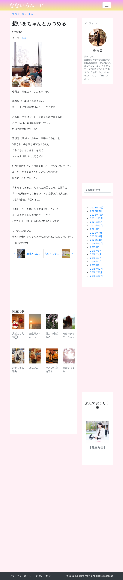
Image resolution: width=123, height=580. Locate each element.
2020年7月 (96, 232)
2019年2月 (96, 261)
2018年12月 (96, 268)
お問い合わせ (43, 575)
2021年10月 (96, 225)
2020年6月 (96, 236)
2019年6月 (96, 247)
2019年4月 (96, 254)
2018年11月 (96, 272)
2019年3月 (96, 257)
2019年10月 (96, 243)
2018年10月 (96, 275)
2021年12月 (96, 218)
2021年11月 (96, 221)
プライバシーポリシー (22, 575)
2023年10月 (96, 207)
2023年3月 (96, 211)
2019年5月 (96, 250)
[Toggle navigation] (106, 5)
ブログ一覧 (18, 14)
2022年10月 (96, 214)
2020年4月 (96, 239)
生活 (30, 14)
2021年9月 (96, 229)
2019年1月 (95, 265)
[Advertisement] (43, 281)
